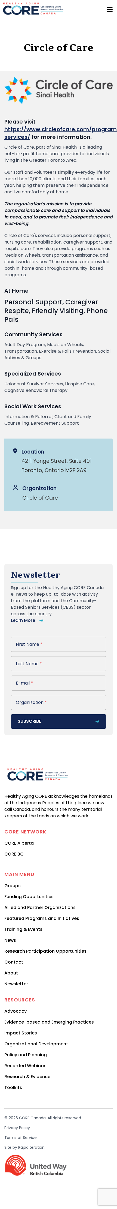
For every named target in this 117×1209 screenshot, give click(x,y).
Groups (12, 886)
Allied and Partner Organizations (40, 907)
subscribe (29, 721)
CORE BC (14, 854)
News (10, 940)
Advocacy (15, 1011)
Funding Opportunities (29, 896)
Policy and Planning (25, 1055)
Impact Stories (20, 1033)
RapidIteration (31, 1147)
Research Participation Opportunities (45, 951)
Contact (13, 962)
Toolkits (13, 1087)
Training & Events (23, 929)
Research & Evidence (27, 1076)
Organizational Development (36, 1044)
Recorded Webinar (24, 1066)
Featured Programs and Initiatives (41, 918)
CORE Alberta (19, 843)
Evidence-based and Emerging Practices (49, 1022)
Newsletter (16, 984)
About (11, 973)
